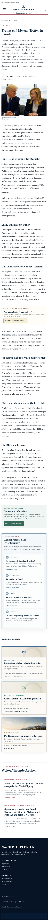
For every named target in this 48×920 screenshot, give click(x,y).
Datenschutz (5, 866)
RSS (2, 887)
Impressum (5, 863)
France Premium (6, 878)
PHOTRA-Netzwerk (7, 896)
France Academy (6, 881)
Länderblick (5, 884)
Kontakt (4, 869)
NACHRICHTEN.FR (18, 847)
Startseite (5, 20)
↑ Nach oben (24, 916)
